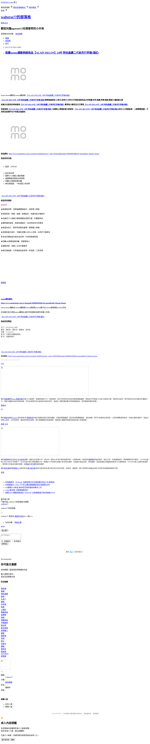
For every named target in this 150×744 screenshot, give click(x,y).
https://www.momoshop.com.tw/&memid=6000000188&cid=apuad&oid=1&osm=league (33, 303)
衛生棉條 (4, 628)
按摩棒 (3, 615)
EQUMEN (5, 654)
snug (2, 363)
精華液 (3, 636)
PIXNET (58, 713)
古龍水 (3, 644)
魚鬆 (2, 424)
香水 (2, 641)
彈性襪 (3, 589)
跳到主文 (4, 23)
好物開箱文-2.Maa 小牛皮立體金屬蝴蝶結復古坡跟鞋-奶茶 (27, 485)
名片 (7, 43)
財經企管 (18, 522)
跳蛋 (2, 617)
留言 (22, 516)
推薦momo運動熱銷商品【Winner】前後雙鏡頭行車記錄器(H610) (30, 493)
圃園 (2, 646)
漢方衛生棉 (31, 468)
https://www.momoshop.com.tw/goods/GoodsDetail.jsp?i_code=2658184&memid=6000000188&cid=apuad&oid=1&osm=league (54, 154)
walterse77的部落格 (16, 17)
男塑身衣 (30, 418)
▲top (3, 526)
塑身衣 (3, 405)
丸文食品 (21, 459)
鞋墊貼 (3, 283)
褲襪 (2, 591)
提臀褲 (3, 656)
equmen (15, 418)
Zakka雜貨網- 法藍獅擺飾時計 (16, 490)
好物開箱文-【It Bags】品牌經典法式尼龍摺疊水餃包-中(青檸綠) (30, 482)
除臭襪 (6, 399)
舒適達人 (15, 468)
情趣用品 (4, 612)
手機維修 (4, 623)
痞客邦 (17, 516)
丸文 (6, 424)
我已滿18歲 (5, 740)
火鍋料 (3, 610)
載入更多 (4, 530)
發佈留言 (4, 544)
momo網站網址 (7, 299)
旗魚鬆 (91, 459)
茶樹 (2, 638)
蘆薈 (2, 633)
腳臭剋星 (19, 399)
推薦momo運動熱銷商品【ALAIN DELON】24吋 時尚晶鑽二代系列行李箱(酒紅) (52, 52)
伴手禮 (33, 464)
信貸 (2, 472)
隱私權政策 (87, 713)
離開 (12, 740)
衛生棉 (6, 468)
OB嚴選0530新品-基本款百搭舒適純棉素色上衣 (23, 487)
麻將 (2, 596)
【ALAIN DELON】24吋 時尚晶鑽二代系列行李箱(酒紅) (48, 95)
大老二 (3, 599)
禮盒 (27, 464)
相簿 (7, 38)
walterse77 (4, 504)
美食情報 (18, 34)
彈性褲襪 (4, 594)
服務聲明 (96, 713)
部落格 (8, 41)
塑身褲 (3, 652)
